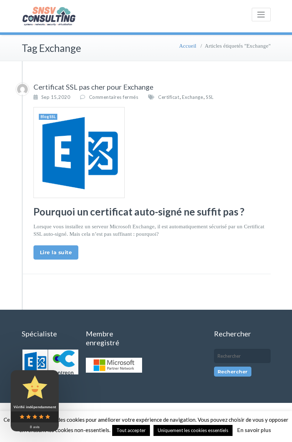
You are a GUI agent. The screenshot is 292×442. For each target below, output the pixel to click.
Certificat (168, 97)
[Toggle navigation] (261, 14)
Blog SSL (48, 117)
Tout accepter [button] (131, 430)
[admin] (22, 89)
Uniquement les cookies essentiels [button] (193, 430)
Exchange (192, 97)
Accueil (187, 46)
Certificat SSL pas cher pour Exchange (93, 86)
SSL (210, 97)
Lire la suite (56, 252)
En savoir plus (254, 430)
